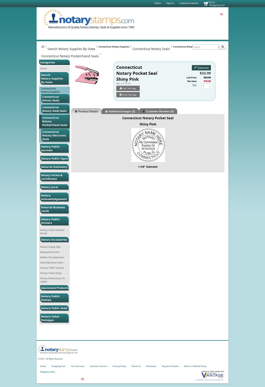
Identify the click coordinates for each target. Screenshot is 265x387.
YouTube (221, 14)
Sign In (170, 3)
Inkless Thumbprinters (52, 257)
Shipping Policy (47, 371)
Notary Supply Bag (50, 246)
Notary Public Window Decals (52, 231)
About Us (136, 366)
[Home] (42, 46)
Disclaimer (151, 366)
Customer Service (188, 3)
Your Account (77, 366)
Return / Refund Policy (195, 366)
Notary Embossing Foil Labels (52, 280)
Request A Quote (170, 366)
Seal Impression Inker (51, 262)
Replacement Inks (49, 252)
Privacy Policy (119, 366)
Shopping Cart (217, 5)
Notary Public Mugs (50, 273)
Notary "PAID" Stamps (52, 267)
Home (157, 3)
